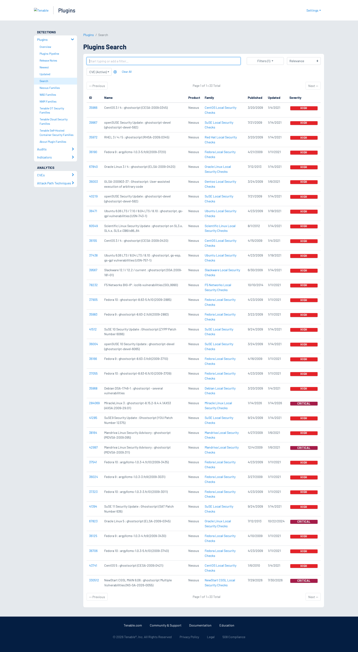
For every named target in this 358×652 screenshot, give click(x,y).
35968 (93, 388)
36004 (93, 344)
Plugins (66, 10)
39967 (93, 122)
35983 (93, 314)
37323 (93, 492)
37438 (93, 255)
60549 (93, 226)
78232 (93, 285)
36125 (93, 536)
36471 (93, 211)
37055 (93, 373)
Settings (312, 10)
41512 (93, 329)
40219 (93, 196)
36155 (93, 240)
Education (226, 625)
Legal (211, 637)
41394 (93, 506)
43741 (93, 565)
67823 (93, 521)
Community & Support (165, 625)
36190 (93, 152)
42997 (93, 447)
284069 (94, 403)
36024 (93, 477)
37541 (93, 462)
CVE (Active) (98, 72)
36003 (93, 181)
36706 (93, 551)
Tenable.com (133, 625)
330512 (94, 580)
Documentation (200, 625)
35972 (93, 137)
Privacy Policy (189, 637)
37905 (93, 299)
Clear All (127, 71)
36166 (93, 358)
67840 (93, 166)
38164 (93, 432)
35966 (93, 107)
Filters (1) (263, 61)
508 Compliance (234, 637)
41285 (93, 418)
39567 (93, 270)
